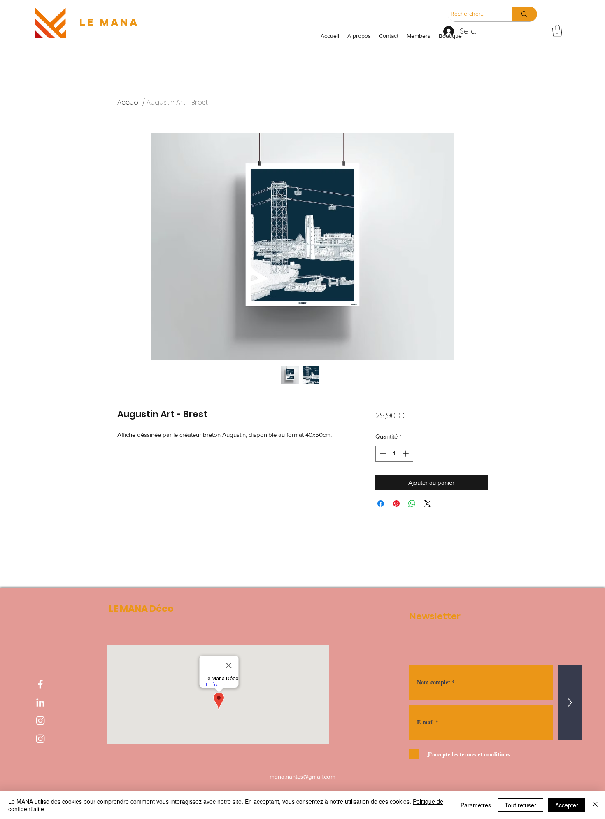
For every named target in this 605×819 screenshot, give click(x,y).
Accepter (566, 805)
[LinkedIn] (40, 702)
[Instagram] (40, 720)
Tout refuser (520, 805)
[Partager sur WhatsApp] (412, 504)
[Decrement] (382, 453)
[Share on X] (428, 504)
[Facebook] (40, 684)
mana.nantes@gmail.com (302, 776)
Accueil (129, 102)
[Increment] (406, 453)
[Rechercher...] (524, 14)
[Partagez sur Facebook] (381, 504)
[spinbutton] (394, 453)
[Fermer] (595, 805)
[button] (557, 31)
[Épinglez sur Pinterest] (396, 504)
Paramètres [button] (476, 805)
